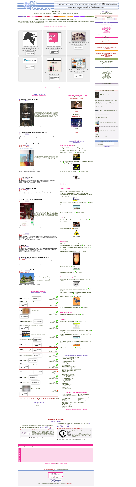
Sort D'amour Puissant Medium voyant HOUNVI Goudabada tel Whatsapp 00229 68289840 (105, 104)
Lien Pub (107, 75)
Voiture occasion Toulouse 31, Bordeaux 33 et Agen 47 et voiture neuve (79, 71)
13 (26, 398)
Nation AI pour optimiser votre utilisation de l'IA (54, 73)
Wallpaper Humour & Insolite (76, 98)
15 (31, 398)
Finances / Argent (61, 428)
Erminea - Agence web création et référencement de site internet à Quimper (30, 48)
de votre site (106, 34)
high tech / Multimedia (77, 428)
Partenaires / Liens (69, 483)
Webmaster (50, 429)
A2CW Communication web (49, 469)
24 (49, 398)
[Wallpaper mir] (76, 108)
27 (55, 398)
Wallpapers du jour (106, 63)
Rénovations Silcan (102, 117)
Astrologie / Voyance (23, 101)
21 (43, 398)
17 (35, 398)
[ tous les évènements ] (82, 409)
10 (20, 398)
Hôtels (79, 16)
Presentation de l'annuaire (106, 33)
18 (37, 398)
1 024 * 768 (76, 131)
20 (41, 398)
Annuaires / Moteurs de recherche (28, 429)
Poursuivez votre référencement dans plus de (86, 5)
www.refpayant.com (30, 64)
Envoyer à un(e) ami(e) (106, 71)
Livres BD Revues (23, 259)
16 (33, 398)
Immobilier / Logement (24, 272)
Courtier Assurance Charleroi (109, 122)
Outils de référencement (41, 429)
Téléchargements (106, 76)
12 (24, 398)
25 (51, 398)
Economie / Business (24, 146)
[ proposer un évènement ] (71, 409)
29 (38, 399)
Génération (68, 428)
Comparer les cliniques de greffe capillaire (107, 100)
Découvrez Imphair (102, 136)
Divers (20, 135)
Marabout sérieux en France (109, 94)
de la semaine (106, 64)
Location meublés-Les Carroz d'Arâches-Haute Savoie (79, 43)
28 (57, 398)
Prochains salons (106, 79)
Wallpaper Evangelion (76, 116)
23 (47, 398)
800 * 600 (76, 129)
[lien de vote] (22, 100)
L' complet (106, 24)
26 (53, 398)
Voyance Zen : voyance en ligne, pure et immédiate (54, 47)
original (76, 111)
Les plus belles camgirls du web (110, 110)
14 (29, 398)
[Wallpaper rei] (76, 126)
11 (22, 398)
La (106, 32)
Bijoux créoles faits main (103, 114)
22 (45, 398)
